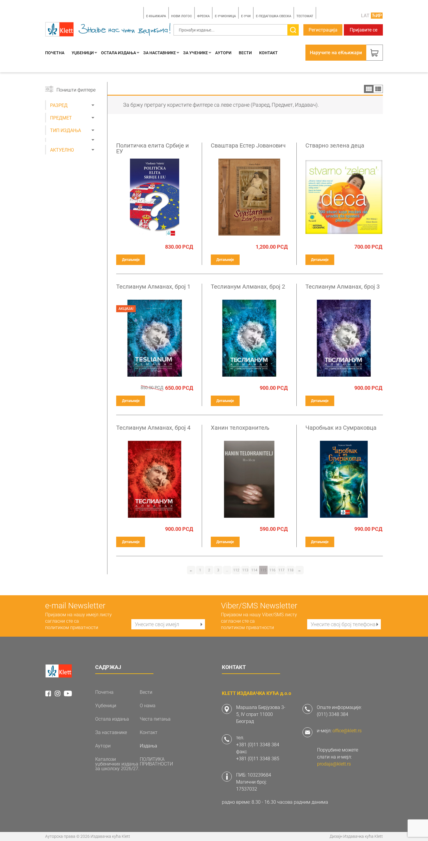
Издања (148, 746)
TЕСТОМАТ (304, 16)
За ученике (195, 53)
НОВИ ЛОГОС (181, 16)
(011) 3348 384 (332, 714)
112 (236, 570)
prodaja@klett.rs (334, 764)
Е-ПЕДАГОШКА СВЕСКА (273, 16)
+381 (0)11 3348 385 (257, 758)
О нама (147, 705)
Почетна (54, 53)
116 (272, 570)
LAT (365, 15)
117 (281, 570)
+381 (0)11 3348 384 (257, 744)
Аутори (223, 53)
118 (290, 570)
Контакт (268, 53)
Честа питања (155, 719)
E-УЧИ (246, 16)
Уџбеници (83, 53)
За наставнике (159, 53)
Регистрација (323, 30)
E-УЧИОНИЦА (225, 16)
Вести (245, 53)
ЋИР (377, 15)
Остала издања (118, 53)
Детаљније (130, 260)
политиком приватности (71, 627)
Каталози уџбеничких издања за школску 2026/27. (117, 764)
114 (254, 570)
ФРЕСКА (203, 16)
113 (245, 570)
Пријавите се (363, 30)
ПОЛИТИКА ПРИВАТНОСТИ (156, 761)
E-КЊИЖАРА (156, 16)
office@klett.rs (347, 730)
